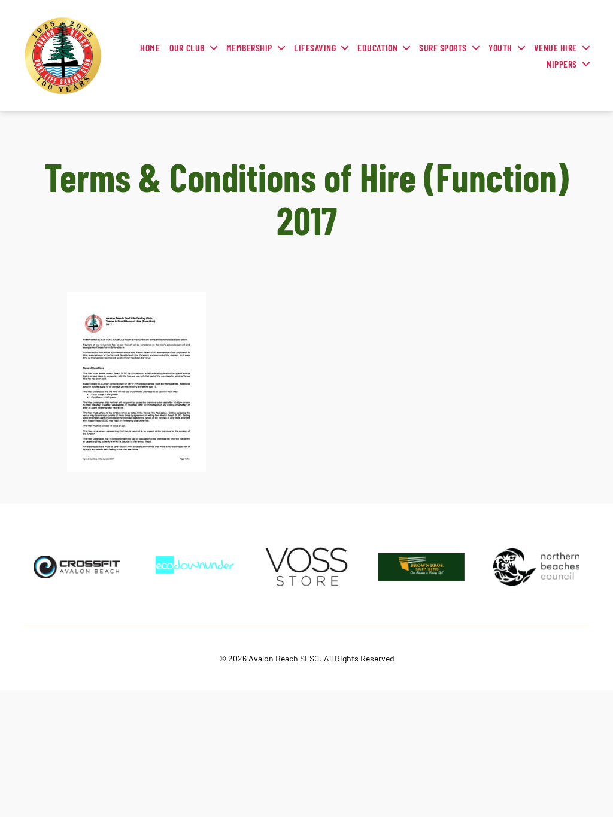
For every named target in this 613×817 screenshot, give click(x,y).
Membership (249, 47)
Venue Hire (555, 47)
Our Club (186, 47)
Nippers (562, 63)
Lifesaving (315, 47)
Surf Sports (443, 47)
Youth (500, 47)
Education (377, 47)
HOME (150, 47)
